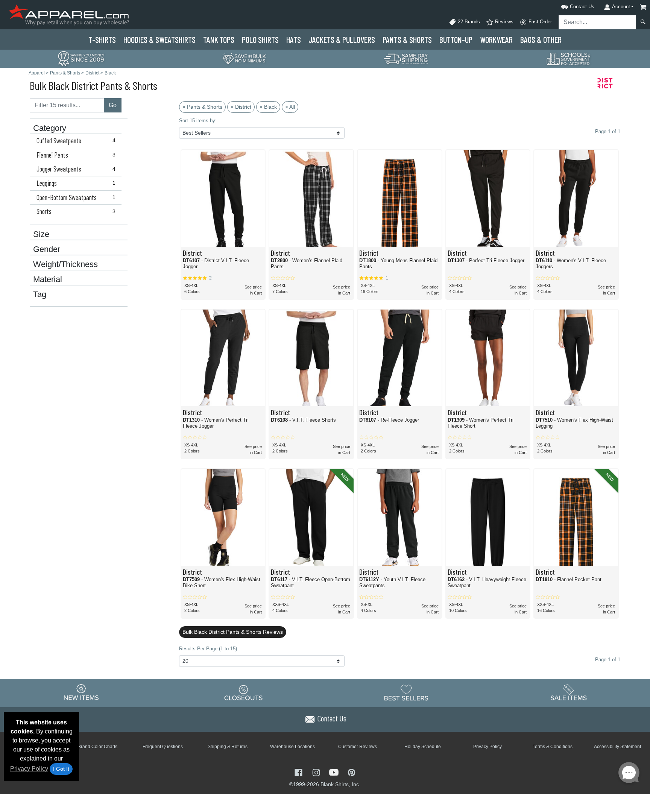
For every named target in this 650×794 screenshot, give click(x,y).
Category (49, 128)
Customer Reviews (357, 746)
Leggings (75, 183)
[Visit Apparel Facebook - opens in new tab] (299, 772)
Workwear (496, 39)
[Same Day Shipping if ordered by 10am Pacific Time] (406, 58)
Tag (39, 294)
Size (41, 234)
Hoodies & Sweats (159, 39)
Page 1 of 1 (607, 659)
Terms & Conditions (553, 746)
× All (290, 107)
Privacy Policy (29, 768)
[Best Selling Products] (406, 693)
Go (113, 105)
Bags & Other (541, 39)
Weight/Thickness (65, 264)
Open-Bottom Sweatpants (75, 197)
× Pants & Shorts (202, 107)
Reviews (503, 21)
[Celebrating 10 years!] (81, 58)
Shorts (75, 211)
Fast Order (539, 21)
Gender (46, 249)
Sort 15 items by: (198, 120)
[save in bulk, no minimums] (243, 58)
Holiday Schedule (422, 746)
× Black (268, 107)
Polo (260, 39)
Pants (407, 39)
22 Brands (468, 21)
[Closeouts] (244, 693)
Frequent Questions (163, 746)
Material (47, 279)
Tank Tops (218, 39)
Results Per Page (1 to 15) (208, 648)
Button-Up (455, 39)
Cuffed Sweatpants (75, 141)
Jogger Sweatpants (75, 169)
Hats (293, 39)
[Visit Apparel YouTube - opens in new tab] (334, 772)
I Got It (61, 769)
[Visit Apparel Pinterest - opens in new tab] (351, 772)
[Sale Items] (569, 693)
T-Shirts (102, 39)
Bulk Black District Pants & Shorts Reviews (232, 632)
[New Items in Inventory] (81, 693)
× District (241, 107)
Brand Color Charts (97, 746)
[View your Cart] (643, 7)
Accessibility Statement (617, 746)
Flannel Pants (75, 155)
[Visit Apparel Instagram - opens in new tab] (317, 772)
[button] (568, 5)
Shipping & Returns (228, 746)
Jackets (341, 39)
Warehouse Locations (292, 746)
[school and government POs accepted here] (568, 58)
